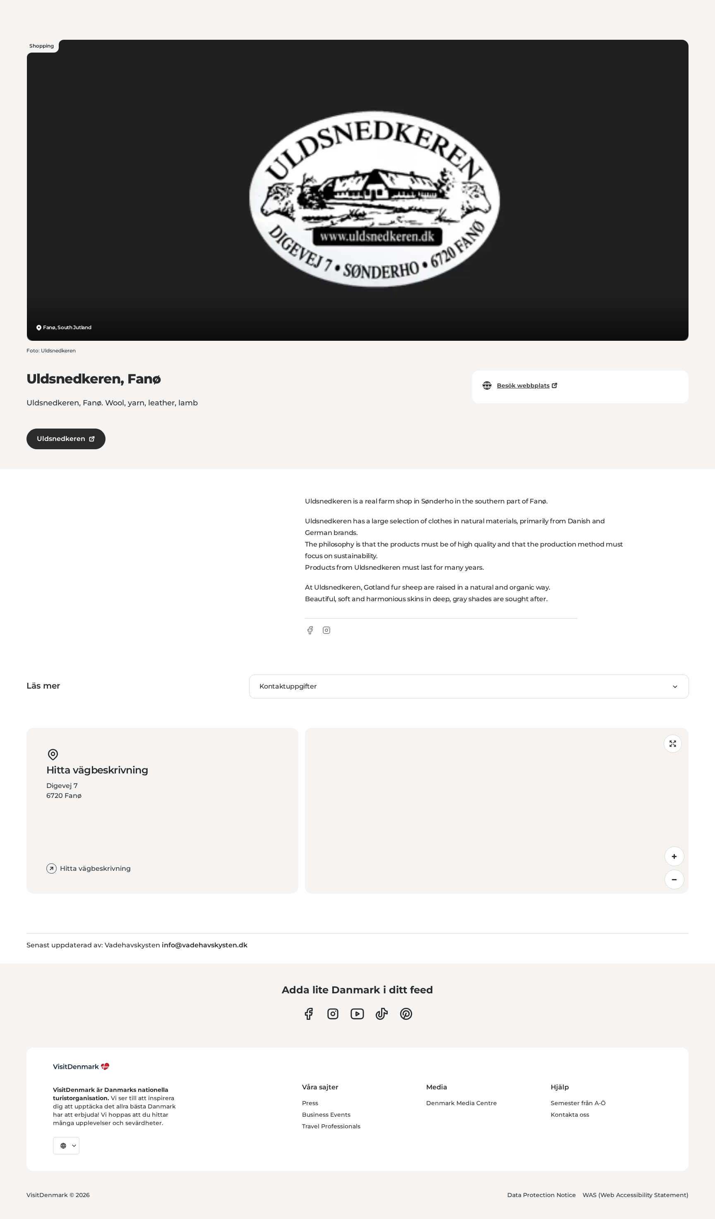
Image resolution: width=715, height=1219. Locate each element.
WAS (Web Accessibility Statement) (636, 1195)
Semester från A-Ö (578, 1103)
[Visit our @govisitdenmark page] (381, 1014)
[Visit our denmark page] (308, 1014)
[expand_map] (673, 744)
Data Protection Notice (541, 1195)
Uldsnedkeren (61, 439)
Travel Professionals (331, 1126)
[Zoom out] (674, 879)
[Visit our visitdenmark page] (357, 1014)
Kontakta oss (570, 1114)
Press (310, 1103)
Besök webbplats (523, 385)
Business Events (326, 1114)
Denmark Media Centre (461, 1103)
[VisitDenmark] (81, 1066)
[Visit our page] (333, 1014)
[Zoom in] (674, 856)
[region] (497, 811)
